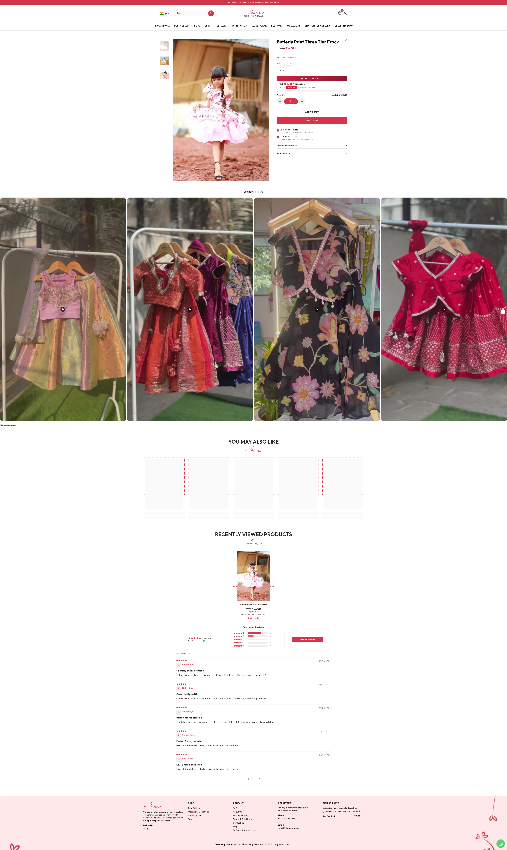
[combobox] (191, 13)
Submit (358, 816)
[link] (164, 513)
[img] (181, 661)
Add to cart (312, 112)
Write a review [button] (307, 639)
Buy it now (312, 120)
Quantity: (281, 95)
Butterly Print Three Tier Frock (253, 604)
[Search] (185, 13)
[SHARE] (346, 40)
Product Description (287, 145)
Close (346, 2)
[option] (221, 110)
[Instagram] (147, 829)
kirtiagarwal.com (280, 844)
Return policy (283, 153)
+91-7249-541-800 (287, 818)
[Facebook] (144, 829)
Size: (284, 63)
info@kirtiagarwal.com (289, 828)
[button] (339, 94)
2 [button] (252, 779)
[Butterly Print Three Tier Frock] (253, 576)
